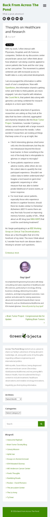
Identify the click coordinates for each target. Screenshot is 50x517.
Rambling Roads (14, 478)
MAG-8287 (35, 219)
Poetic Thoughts (13, 473)
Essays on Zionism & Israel (18, 459)
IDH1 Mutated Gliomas (16, 464)
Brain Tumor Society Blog (17, 444)
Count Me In (14, 97)
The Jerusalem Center (16, 488)
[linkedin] (12, 18)
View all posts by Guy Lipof (32, 306)
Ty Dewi (10, 497)
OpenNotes (10, 87)
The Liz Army (12, 492)
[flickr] (17, 18)
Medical (11, 253)
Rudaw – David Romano (17, 483)
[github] (21, 18)
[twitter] (8, 18)
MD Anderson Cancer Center (18, 468)
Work (17, 253)
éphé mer (11, 454)
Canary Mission (13, 449)
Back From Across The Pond (21, 7)
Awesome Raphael (14, 440)
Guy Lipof (11, 37)
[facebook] (4, 18)
